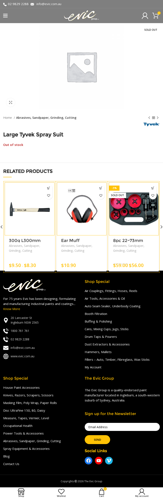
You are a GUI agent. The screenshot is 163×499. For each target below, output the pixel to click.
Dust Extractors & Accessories (107, 344)
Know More (11, 309)
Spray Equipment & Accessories (26, 448)
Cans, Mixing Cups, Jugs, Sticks (107, 329)
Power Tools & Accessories (23, 433)
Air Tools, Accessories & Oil (105, 298)
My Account (93, 367)
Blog (6, 456)
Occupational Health (17, 426)
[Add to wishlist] (48, 195)
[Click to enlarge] (10, 102)
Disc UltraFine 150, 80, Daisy (24, 410)
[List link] (40, 320)
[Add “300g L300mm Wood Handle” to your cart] (48, 188)
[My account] (145, 15)
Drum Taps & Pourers (101, 336)
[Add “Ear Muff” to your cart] (100, 188)
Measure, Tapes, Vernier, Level (26, 418)
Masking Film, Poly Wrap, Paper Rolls (30, 403)
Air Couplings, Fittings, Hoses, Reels (111, 291)
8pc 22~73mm (128, 240)
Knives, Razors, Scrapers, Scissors (28, 395)
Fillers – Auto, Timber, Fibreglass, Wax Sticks (117, 359)
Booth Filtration (96, 314)
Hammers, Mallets (98, 352)
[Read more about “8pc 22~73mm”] (153, 188)
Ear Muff (70, 240)
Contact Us (11, 464)
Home (8, 118)
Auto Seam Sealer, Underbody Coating (113, 306)
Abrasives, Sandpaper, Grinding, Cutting (46, 118)
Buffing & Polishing (98, 321)
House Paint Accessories (21, 387)
